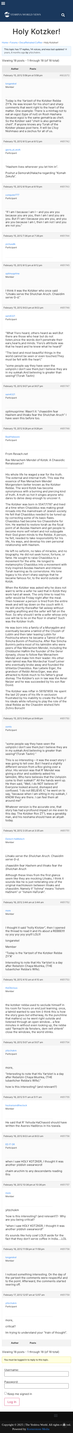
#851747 (64, 386)
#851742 (64, 141)
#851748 (64, 428)
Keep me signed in (19, 1393)
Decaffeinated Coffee (30, 42)
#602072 (64, 75)
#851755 (64, 1097)
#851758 (64, 1249)
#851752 (64, 902)
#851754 (64, 1042)
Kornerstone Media (38, 1429)
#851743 (64, 186)
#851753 (64, 979)
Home (5, 42)
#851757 (64, 1184)
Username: (11, 1369)
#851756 (64, 1136)
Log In (11, 1402)
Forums (14, 42)
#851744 (64, 235)
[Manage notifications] (64, 1425)
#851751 (64, 830)
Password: (11, 1381)
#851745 (64, 265)
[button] (3, 3)
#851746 (64, 307)
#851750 (64, 718)
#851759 (64, 1294)
